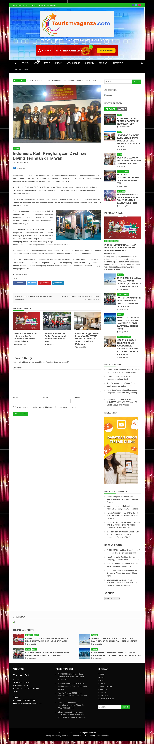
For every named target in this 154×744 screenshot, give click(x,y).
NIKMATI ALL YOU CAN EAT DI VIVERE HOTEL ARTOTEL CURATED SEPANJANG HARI (123, 525)
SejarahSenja (112, 497)
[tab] (110, 109)
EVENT (47, 63)
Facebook (133, 5)
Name (16, 397)
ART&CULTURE (73, 63)
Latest (122, 109)
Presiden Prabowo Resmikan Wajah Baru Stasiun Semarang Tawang (123, 499)
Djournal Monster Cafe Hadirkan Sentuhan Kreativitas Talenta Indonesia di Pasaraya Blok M (123, 534)
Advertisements (51, 5)
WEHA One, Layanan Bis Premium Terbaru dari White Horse (129, 161)
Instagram (139, 5)
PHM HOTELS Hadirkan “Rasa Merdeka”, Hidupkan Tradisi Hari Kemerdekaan (120, 248)
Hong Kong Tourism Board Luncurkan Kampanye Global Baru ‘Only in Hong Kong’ (128, 323)
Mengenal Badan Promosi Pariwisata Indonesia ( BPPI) (128, 121)
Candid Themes (102, 736)
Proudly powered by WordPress (58, 736)
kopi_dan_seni (112, 532)
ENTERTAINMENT (23, 70)
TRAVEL (25, 63)
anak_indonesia (113, 506)
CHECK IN (108, 241)
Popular (111, 109)
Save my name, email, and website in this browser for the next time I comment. (46, 407)
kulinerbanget (112, 522)
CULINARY (103, 63)
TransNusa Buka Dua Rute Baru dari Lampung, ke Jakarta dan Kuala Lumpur (72, 686)
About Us (33, 5)
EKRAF (58, 63)
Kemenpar (23, 274)
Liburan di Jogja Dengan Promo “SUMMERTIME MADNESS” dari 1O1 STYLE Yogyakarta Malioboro (87, 338)
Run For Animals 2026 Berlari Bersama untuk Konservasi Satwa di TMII (72, 695)
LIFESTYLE (118, 63)
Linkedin (58, 283)
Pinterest (45, 283)
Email (46, 397)
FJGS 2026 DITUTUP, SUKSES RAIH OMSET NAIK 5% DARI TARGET (123, 515)
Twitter (136, 5)
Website (77, 397)
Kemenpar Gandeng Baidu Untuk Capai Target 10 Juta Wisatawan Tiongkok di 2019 (129, 141)
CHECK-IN (89, 63)
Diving (18, 274)
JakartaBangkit (113, 513)
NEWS (37, 62)
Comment (17, 368)
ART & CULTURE (123, 171)
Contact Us (41, 5)
